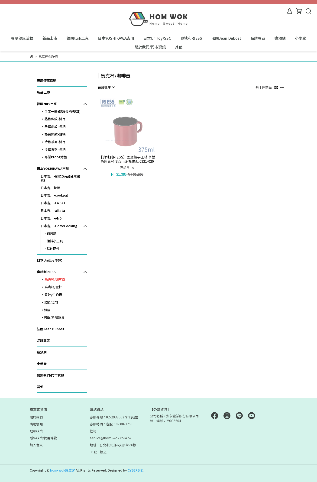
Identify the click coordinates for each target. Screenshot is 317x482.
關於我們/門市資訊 (150, 46)
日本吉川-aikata (53, 210)
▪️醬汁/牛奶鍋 (51, 294)
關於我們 (36, 417)
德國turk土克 (78, 38)
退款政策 (36, 431)
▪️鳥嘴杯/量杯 (51, 287)
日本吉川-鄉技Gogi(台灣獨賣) (60, 178)
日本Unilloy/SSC (157, 38)
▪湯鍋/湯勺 (49, 302)
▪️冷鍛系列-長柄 (53, 149)
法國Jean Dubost (226, 38)
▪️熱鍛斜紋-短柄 (53, 134)
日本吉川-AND (51, 218)
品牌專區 (257, 38)
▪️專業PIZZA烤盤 (54, 157)
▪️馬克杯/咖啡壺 (53, 279)
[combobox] (106, 87)
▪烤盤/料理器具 (53, 317)
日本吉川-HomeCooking (59, 225)
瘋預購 (280, 38)
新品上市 (49, 38)
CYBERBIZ (135, 470)
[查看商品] (120, 125)
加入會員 (36, 445)
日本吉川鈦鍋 (50, 187)
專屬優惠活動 (22, 38)
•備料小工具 (53, 241)
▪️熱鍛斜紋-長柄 (53, 126)
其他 (178, 46)
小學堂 (300, 38)
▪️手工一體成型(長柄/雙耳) (61, 111)
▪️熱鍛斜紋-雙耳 (53, 118)
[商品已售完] (134, 125)
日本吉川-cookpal (54, 195)
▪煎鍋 (45, 309)
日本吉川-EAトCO (54, 203)
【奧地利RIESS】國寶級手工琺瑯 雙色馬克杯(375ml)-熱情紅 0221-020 (127, 159)
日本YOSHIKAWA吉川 (116, 38)
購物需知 (36, 424)
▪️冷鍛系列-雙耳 (53, 141)
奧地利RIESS (191, 38)
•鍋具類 (50, 233)
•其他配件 (52, 248)
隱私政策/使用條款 (43, 438)
